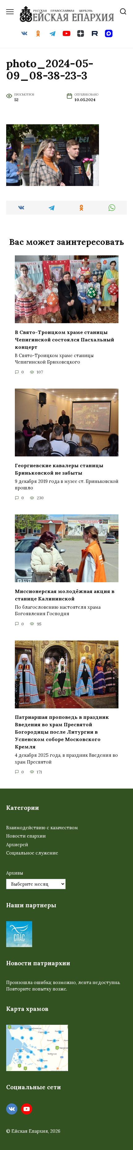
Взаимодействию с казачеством (42, 828)
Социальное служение (32, 853)
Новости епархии (26, 836)
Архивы (14, 873)
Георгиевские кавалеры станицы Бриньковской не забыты (59, 469)
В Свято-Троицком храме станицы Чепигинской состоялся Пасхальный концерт (64, 339)
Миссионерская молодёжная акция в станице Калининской (64, 594)
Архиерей (17, 844)
